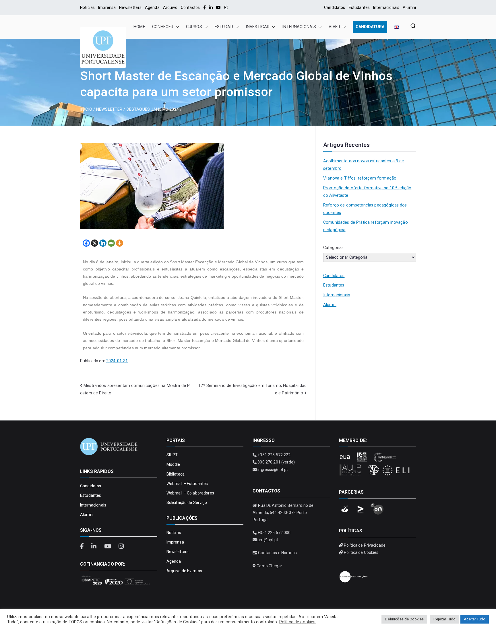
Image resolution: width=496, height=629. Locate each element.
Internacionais (386, 7)
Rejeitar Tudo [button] (444, 619)
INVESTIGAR (258, 26)
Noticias (87, 7)
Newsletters (130, 7)
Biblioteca (175, 474)
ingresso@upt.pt (272, 469)
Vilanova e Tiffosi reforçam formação (359, 178)
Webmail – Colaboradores (190, 493)
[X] (94, 243)
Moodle (173, 464)
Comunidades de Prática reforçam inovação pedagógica (365, 226)
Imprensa (107, 7)
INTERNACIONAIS (299, 26)
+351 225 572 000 (273, 532)
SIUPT (172, 455)
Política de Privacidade (364, 545)
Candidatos (334, 7)
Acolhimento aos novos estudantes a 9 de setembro (363, 165)
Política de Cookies (361, 552)
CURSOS (194, 26)
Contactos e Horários (277, 552)
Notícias (173, 532)
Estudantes (359, 7)
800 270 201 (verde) (276, 462)
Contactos (190, 7)
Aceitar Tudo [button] (474, 619)
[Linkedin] (102, 243)
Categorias (333, 247)
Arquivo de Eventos (184, 570)
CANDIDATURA (370, 26)
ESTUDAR (224, 26)
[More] (119, 243)
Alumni (409, 7)
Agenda (152, 7)
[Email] (111, 243)
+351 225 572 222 (273, 455)
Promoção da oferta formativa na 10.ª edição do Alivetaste (367, 192)
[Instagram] (226, 7)
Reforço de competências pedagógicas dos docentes (365, 209)
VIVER (334, 26)
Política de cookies (297, 621)
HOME (139, 26)
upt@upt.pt (267, 540)
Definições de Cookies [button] (404, 619)
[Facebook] (204, 7)
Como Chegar (269, 566)
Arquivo (170, 7)
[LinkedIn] (211, 7)
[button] (176, 27)
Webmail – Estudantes (187, 483)
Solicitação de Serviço (186, 502)
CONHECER (162, 26)
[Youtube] (218, 7)
